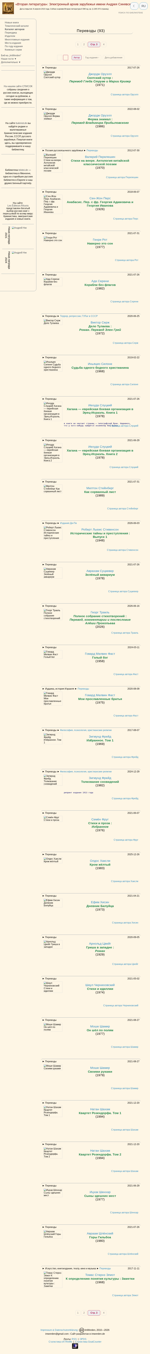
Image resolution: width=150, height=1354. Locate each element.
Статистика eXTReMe (60, 1341)
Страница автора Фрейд (125, 757)
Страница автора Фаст (126, 674)
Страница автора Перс (125, 218)
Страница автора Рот (126, 260)
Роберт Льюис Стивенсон (100, 533)
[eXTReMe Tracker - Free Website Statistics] (75, 1348)
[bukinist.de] (18, 115)
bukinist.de (21, 123)
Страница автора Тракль (124, 633)
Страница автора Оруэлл (124, 94)
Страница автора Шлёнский (123, 1254)
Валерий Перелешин (100, 160)
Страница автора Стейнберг (122, 508)
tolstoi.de (23, 170)
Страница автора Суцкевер (123, 591)
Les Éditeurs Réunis (18, 205)
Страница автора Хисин (125, 922)
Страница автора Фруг (126, 840)
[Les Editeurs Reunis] (18, 195)
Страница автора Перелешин (122, 177)
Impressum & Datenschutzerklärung (59, 1330)
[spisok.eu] (18, 78)
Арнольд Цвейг (100, 947)
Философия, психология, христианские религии (86, 730)
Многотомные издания (17, 39)
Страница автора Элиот (125, 1295)
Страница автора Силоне (124, 384)
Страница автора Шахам (124, 1129)
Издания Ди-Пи (68, 523)
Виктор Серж (100, 326)
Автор (77, 57)
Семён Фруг (100, 823)
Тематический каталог (17, 26)
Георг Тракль (100, 618)
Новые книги (12, 22)
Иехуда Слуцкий (100, 409)
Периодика (11, 32)
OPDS (83, 1339)
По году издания (14, 46)
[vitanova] (18, 281)
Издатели (10, 36)
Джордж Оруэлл (100, 77)
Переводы (92, 150)
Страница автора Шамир (124, 1047)
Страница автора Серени (124, 301)
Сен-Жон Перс (100, 201)
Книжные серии (13, 49)
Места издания (13, 43)
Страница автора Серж (125, 343)
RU (144, 6)
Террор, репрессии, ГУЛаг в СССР (79, 316)
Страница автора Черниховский (120, 1005)
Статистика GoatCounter (88, 1341)
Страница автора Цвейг (125, 964)
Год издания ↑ (92, 57)
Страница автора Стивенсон (122, 550)
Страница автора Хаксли (124, 881)
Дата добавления (113, 57)
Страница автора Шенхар (124, 1212)
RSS (74, 1339)
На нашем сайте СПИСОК (18, 86)
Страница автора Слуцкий (124, 426)
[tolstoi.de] (18, 162)
